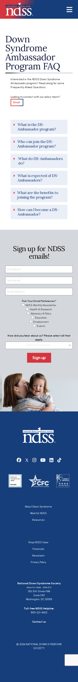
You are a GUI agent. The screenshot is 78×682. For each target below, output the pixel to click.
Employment (41, 322)
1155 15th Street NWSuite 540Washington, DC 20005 (39, 595)
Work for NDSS (38, 513)
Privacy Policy (38, 562)
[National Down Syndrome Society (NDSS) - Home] (17, 9)
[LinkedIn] (51, 460)
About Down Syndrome (38, 506)
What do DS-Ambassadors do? (40, 160)
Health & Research (41, 309)
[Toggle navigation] (70, 9)
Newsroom (38, 555)
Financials (38, 549)
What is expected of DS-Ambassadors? (38, 177)
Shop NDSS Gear (38, 542)
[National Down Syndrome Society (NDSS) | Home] (39, 435)
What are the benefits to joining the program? (37, 194)
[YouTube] (43, 460)
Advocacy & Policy (41, 313)
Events (41, 326)
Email (17, 102)
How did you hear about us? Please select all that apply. (39, 337)
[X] (26, 460)
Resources (38, 519)
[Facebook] (19, 460)
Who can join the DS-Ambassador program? (36, 143)
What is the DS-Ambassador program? (37, 126)
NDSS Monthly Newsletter (41, 305)
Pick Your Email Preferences (38, 301)
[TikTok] (59, 460)
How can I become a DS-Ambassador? (38, 211)
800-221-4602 (39, 612)
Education (41, 317)
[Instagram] (34, 460)
